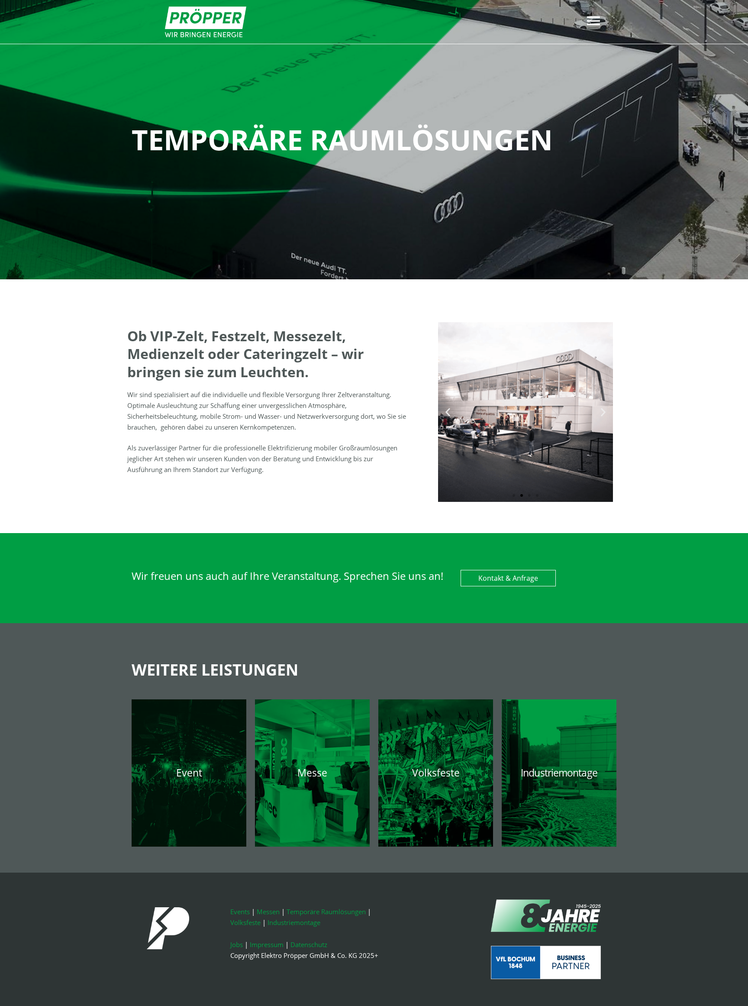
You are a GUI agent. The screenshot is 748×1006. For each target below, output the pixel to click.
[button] (447, 412)
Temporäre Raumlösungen (326, 911)
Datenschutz (308, 944)
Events (240, 911)
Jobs (236, 944)
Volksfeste (245, 922)
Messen (268, 911)
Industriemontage (294, 922)
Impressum (267, 944)
